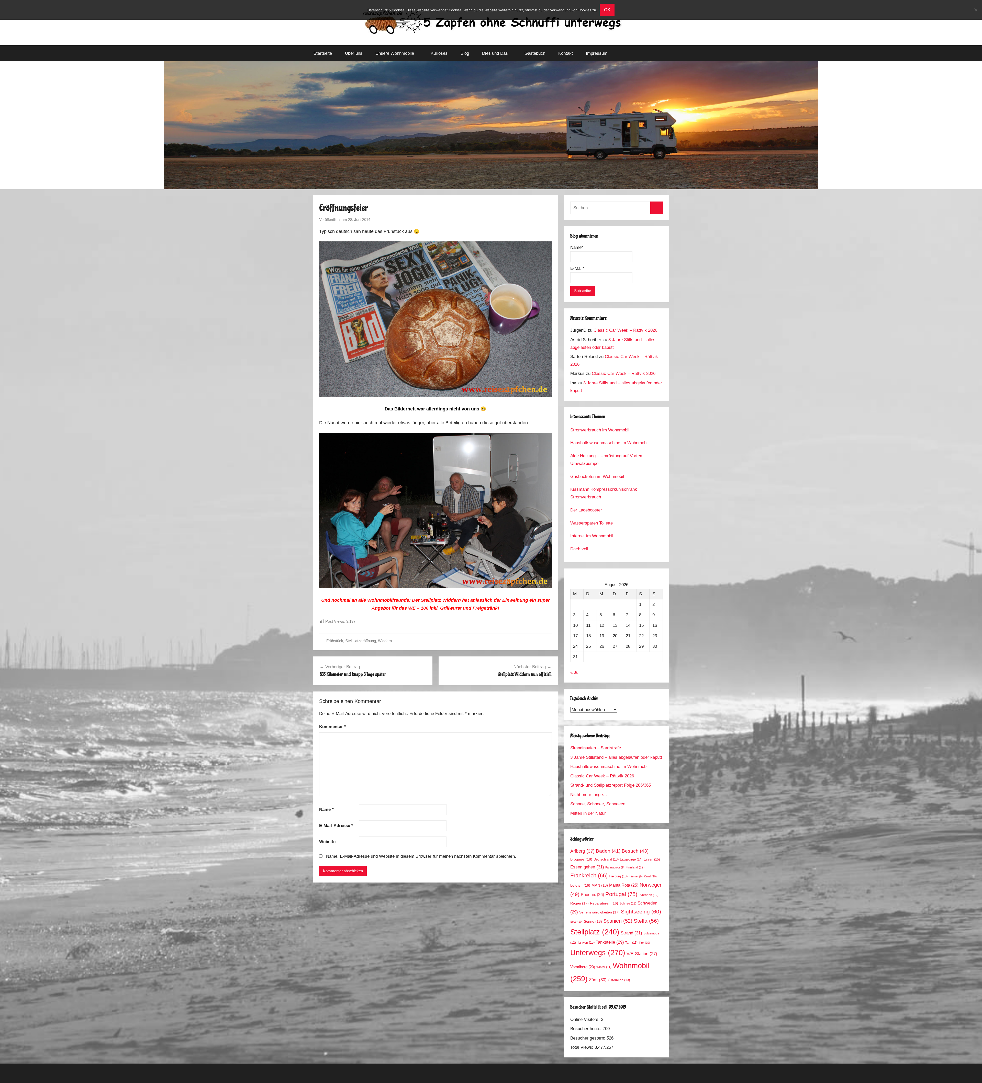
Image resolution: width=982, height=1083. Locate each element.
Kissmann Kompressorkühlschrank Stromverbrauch (603, 493)
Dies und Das (495, 53)
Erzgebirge (631, 859)
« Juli (575, 672)
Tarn (631, 942)
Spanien (617, 921)
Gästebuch (535, 53)
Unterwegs (597, 952)
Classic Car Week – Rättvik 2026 (625, 330)
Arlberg (582, 851)
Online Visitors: (585, 1019)
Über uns (353, 53)
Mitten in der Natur (588, 813)
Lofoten (580, 885)
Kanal (650, 876)
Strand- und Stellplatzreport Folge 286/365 (610, 785)
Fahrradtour (614, 867)
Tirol (644, 942)
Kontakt (565, 53)
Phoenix (592, 894)
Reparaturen (604, 903)
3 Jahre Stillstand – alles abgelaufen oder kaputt (616, 757)
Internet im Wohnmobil (591, 535)
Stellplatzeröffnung (360, 641)
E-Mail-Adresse (336, 825)
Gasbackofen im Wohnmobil (597, 476)
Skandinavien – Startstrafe (595, 747)
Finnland (635, 867)
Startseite (323, 53)
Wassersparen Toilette (591, 523)
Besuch (635, 851)
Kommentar (332, 726)
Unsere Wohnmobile (394, 53)
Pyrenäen (649, 895)
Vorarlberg (582, 967)
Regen (579, 903)
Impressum (596, 53)
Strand (631, 932)
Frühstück (334, 641)
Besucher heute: (586, 1028)
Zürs (598, 979)
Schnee (627, 903)
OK (607, 9)
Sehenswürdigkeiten (599, 912)
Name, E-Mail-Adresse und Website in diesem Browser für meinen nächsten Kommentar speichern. (421, 856)
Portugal (621, 894)
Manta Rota (623, 885)
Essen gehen (587, 866)
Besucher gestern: (588, 1038)
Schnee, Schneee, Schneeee (597, 803)
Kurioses (439, 53)
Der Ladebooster (586, 510)
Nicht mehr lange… (588, 794)
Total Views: (582, 1047)
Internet (636, 876)
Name (326, 809)
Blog (465, 53)
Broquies (581, 859)
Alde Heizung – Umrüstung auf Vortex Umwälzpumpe (606, 459)
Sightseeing (641, 911)
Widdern (385, 641)
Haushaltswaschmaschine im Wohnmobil (609, 442)
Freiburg (618, 876)
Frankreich (589, 876)
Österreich (619, 980)
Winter (603, 967)
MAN (600, 885)
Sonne (593, 921)
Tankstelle (610, 942)
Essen (652, 859)
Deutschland (606, 859)
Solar (576, 921)
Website (327, 841)
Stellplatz (594, 932)
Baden (608, 851)
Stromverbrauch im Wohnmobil (599, 430)
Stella (646, 921)
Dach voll (579, 548)
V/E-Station (642, 953)
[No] (975, 9)
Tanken (586, 942)
